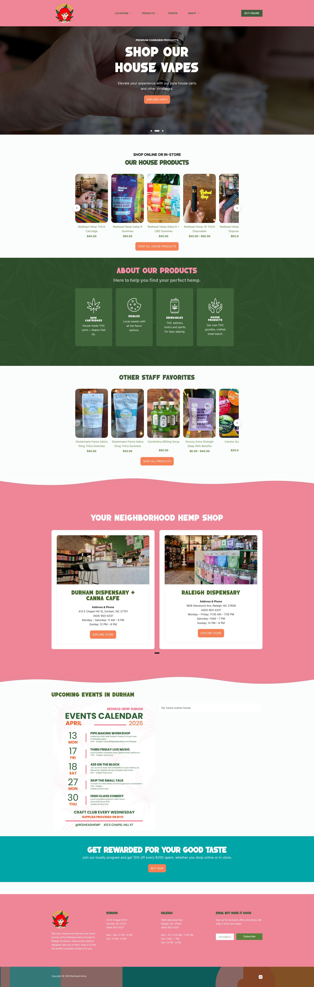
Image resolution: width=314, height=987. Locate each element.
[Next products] (237, 208)
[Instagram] (260, 977)
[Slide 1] (151, 131)
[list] (157, 67)
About (192, 13)
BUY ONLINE (251, 13)
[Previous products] (76, 208)
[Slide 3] (162, 131)
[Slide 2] (156, 131)
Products (148, 13)
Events (172, 13)
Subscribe (249, 936)
